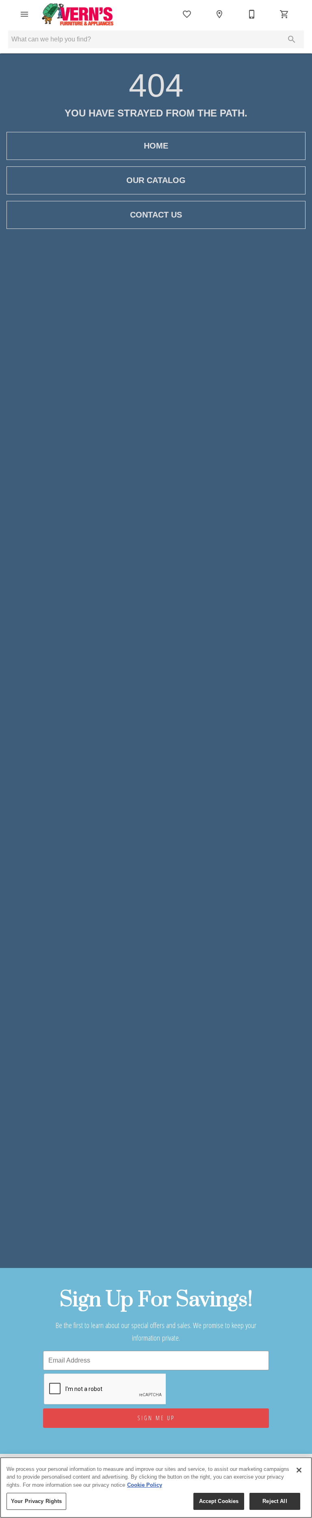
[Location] (219, 14)
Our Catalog (156, 180)
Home (156, 145)
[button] (24, 14)
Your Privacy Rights (36, 1501)
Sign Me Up (156, 1418)
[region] (156, 1487)
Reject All (274, 1501)
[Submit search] (292, 39)
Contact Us (156, 214)
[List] (187, 14)
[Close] (299, 1470)
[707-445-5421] (252, 14)
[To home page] (78, 14)
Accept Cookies (219, 1501)
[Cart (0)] (284, 14)
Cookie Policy (144, 1485)
